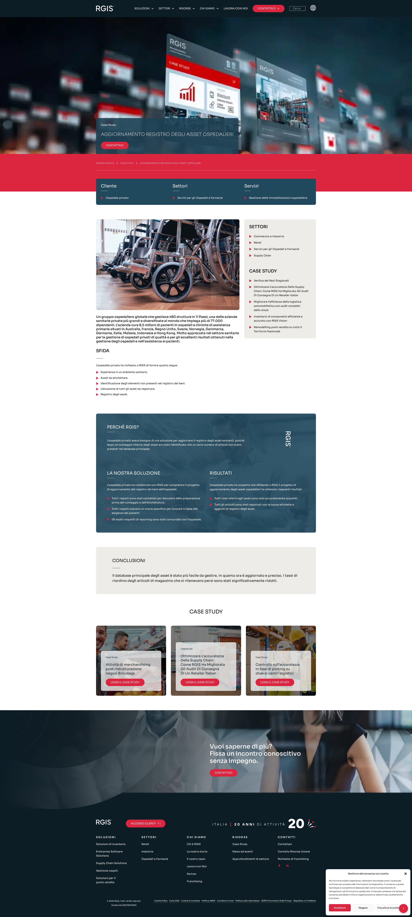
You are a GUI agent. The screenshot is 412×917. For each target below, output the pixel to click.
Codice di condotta (190, 900)
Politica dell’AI (208, 900)
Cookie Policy (161, 900)
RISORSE (185, 8)
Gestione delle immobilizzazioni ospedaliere (278, 198)
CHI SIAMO (207, 8)
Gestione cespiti (107, 870)
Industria (147, 851)
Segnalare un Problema (304, 900)
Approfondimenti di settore (250, 859)
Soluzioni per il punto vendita (106, 880)
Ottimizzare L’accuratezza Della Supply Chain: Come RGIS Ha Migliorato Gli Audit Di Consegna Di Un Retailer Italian (281, 291)
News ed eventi (242, 851)
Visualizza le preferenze (391, 907)
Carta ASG (174, 900)
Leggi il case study (125, 682)
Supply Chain (262, 255)
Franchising (194, 881)
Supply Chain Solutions (111, 863)
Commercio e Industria (269, 236)
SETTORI (164, 8)
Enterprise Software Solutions (109, 853)
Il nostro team (196, 859)
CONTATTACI (115, 145)
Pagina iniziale (105, 163)
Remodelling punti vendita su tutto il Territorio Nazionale (278, 329)
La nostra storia (197, 851)
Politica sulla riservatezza (247, 900)
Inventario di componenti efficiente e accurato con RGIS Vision (278, 318)
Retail (257, 242)
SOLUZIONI (142, 8)
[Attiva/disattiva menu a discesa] (152, 8)
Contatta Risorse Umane (294, 851)
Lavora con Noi (236, 8)
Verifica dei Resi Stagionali (271, 280)
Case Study (127, 163)
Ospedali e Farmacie (154, 859)
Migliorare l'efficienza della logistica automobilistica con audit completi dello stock (277, 306)
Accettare (340, 907)
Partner (192, 874)
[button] (405, 873)
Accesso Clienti (143, 823)
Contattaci (285, 844)
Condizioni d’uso (225, 900)
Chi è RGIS (194, 844)
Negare (363, 907)
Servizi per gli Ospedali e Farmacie (276, 249)
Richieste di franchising (293, 859)
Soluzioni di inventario (111, 844)
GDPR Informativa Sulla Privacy (276, 900)
